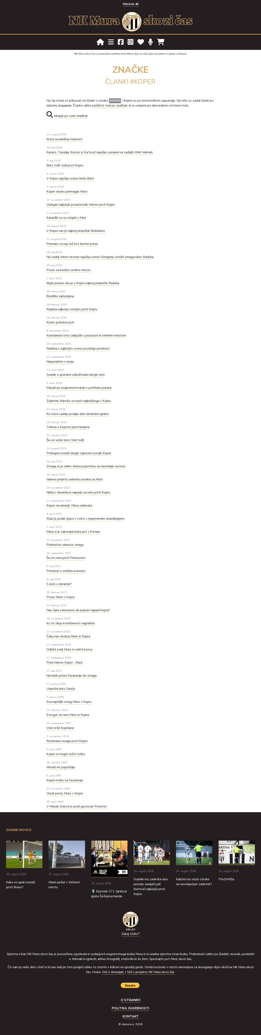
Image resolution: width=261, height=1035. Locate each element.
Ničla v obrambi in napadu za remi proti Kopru (78, 492)
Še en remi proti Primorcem (65, 558)
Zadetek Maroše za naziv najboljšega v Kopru (78, 401)
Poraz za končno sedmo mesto (68, 270)
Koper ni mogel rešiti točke (65, 754)
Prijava (129, 4)
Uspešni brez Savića (60, 688)
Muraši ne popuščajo (60, 767)
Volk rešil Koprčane (60, 728)
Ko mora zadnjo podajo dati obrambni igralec (77, 414)
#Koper (115, 101)
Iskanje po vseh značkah (71, 116)
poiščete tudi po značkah (109, 105)
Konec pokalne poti (60, 322)
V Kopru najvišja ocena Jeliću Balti (70, 178)
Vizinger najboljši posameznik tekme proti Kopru (80, 204)
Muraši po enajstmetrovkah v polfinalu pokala (78, 388)
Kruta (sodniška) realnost (64, 139)
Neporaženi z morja (60, 361)
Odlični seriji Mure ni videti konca (69, 649)
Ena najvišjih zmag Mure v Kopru (69, 702)
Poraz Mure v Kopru (60, 597)
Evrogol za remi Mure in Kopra (67, 715)
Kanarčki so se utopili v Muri (66, 217)
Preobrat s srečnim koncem (65, 571)
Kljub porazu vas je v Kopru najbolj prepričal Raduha (82, 283)
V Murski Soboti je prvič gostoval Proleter (76, 806)
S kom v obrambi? (59, 584)
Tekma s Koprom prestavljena (68, 427)
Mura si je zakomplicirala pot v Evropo (73, 531)
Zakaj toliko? (130, 934)
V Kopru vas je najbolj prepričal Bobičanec (75, 231)
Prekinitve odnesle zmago (65, 545)
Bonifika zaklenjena (60, 296)
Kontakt (131, 1016)
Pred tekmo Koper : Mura (64, 662)
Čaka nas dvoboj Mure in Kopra (68, 636)
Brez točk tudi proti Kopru (64, 165)
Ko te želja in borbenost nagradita (70, 623)
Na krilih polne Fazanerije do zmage (71, 675)
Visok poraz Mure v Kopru (64, 793)
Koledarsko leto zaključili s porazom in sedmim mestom (86, 335)
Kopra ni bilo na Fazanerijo (64, 780)
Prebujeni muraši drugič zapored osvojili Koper (78, 453)
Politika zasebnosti (130, 1008)
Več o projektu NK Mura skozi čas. (151, 972)
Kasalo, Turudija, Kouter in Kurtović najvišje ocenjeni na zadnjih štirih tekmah (99, 152)
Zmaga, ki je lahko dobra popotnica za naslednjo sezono (85, 466)
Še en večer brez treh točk (65, 440)
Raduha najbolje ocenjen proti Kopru (71, 309)
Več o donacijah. (113, 972)
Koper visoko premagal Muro (66, 191)
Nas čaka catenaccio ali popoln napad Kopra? (78, 610)
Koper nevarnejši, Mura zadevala (69, 505)
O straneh (130, 1000)
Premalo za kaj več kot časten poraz (72, 244)
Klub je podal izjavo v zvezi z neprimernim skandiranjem (85, 518)
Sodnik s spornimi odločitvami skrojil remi (75, 374)
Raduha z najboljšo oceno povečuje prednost (78, 348)
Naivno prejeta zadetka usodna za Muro (74, 479)
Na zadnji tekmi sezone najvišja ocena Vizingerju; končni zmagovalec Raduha (100, 257)
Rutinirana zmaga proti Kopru (66, 741)
